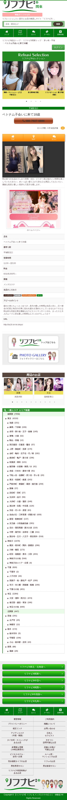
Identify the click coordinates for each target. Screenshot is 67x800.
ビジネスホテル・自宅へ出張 (17, 755)
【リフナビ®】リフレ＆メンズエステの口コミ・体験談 (37, 795)
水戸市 (12, 620)
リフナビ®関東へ (32, 673)
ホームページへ (33, 230)
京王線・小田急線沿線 (19, 523)
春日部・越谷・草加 (18, 602)
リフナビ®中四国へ (32, 694)
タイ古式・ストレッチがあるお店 (17, 741)
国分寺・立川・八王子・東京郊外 (24, 536)
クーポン (47, 34)
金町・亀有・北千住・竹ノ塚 (22, 453)
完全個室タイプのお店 (17, 761)
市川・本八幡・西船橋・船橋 (22, 585)
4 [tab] (40, 101)
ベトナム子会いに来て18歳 (21, 114)
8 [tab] (45, 402)
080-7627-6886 (35, 120)
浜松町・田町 (15, 493)
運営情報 (17, 719)
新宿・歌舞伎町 (16, 519)
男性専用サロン (17, 766)
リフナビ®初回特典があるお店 (17, 771)
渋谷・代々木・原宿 (18, 510)
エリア (20, 34)
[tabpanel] (33, 80)
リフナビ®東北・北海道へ (32, 667)
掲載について (49, 724)
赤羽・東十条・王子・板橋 (21, 431)
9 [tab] (49, 402)
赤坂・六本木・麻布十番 (20, 471)
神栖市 (12, 624)
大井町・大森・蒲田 (18, 501)
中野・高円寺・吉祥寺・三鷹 (22, 532)
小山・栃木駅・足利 (18, 642)
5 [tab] (31, 402)
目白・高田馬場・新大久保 (21, 528)
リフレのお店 (49, 761)
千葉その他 (14, 589)
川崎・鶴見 (14, 550)
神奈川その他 (15, 558)
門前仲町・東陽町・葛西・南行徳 (24, 484)
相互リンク (17, 728)
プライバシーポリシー (17, 724)
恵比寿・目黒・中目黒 (19, 506)
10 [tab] (54, 402)
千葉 (9, 567)
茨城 (9, 616)
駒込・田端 (14, 440)
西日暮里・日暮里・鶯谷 (20, 445)
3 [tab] (35, 101)
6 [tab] (35, 402)
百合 (49, 393)
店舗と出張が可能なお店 (49, 748)
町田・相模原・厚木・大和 (21, 554)
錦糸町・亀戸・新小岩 (19, 458)
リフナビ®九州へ (32, 701)
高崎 (11, 651)
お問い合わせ (49, 728)
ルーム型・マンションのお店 (49, 755)
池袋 (11, 423)
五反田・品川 (15, 497)
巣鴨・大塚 (14, 436)
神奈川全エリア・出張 (19, 563)
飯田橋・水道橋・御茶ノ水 (21, 466)
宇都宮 (12, 638)
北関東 (10, 611)
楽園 (18, 393)
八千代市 (13, 576)
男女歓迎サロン (49, 766)
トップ (6, 34)
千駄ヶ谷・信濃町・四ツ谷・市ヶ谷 (24, 475)
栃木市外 (13, 633)
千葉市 (12, 572)
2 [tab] (31, 101)
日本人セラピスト (49, 734)
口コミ (33, 34)
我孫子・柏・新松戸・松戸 (21, 580)
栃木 (9, 629)
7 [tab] (40, 402)
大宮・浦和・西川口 (18, 598)
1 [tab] (26, 101)
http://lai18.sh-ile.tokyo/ (13, 324)
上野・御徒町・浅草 (18, 449)
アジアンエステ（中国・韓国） (17, 734)
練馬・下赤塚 (15, 427)
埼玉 (9, 594)
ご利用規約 (49, 719)
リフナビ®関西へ (32, 687)
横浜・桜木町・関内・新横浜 (22, 545)
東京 (9, 418)
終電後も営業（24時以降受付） (17, 748)
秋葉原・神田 (15, 462)
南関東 (10, 414)
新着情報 (60, 34)
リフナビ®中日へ (32, 680)
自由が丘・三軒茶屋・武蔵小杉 (23, 515)
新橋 (11, 488)
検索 (58, 24)
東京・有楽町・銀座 (18, 480)
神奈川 (10, 541)
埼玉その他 (14, 607)
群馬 (9, 647)
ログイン (58, 47)
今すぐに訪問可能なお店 (49, 741)
